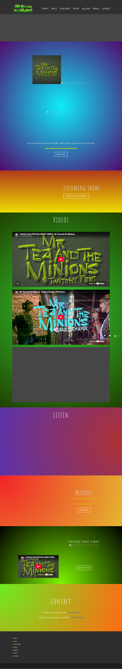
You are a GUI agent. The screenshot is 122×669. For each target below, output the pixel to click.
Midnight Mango (77, 617)
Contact (106, 9)
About (76, 9)
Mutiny (83, 492)
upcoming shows (81, 187)
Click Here (61, 154)
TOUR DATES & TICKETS (76, 196)
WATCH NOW (84, 567)
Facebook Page (73, 612)
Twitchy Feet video (83, 541)
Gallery (86, 9)
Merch (96, 9)
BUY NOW (83, 510)
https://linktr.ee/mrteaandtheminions (61, 148)
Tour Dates (65, 9)
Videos (45, 9)
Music (54, 9)
